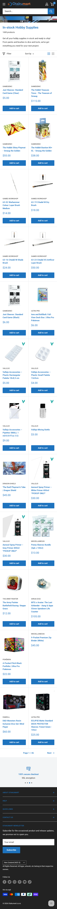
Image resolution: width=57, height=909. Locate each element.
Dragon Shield (9, 484)
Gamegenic (7, 86)
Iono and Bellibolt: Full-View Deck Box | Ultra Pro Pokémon (42, 317)
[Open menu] (4, 4)
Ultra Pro (35, 311)
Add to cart (14, 108)
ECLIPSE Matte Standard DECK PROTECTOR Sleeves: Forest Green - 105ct (42, 725)
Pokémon (7, 659)
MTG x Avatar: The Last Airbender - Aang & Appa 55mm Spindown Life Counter (42, 607)
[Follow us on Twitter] (9, 882)
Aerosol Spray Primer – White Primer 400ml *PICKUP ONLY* (41, 490)
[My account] (46, 4)
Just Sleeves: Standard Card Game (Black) (13, 316)
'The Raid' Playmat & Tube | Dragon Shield (14, 488)
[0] (52, 4)
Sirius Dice (36, 599)
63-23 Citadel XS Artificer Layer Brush (42, 261)
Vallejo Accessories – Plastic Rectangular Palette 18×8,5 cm (12, 375)
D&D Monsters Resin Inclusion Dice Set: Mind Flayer (13, 724)
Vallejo (6, 368)
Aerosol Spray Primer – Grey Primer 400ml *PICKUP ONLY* (13, 548)
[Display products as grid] (49, 53)
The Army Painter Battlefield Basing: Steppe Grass (14, 605)
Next (49, 753)
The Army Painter (10, 599)
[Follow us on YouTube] (25, 882)
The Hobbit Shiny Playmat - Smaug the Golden (14, 149)
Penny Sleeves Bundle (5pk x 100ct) (41, 546)
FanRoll (6, 717)
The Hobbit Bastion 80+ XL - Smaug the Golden (41, 149)
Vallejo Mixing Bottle (40, 430)
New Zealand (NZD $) (12, 862)
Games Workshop (10, 199)
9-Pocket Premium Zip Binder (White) (41, 639)
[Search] (51, 11)
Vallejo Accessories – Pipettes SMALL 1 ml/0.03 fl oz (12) (12, 433)
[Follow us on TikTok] (30, 882)
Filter (9, 53)
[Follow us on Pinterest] (19, 882)
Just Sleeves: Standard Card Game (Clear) (13, 91)
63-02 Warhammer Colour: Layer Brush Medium (11, 205)
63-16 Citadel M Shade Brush (13, 261)
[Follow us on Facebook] (4, 882)
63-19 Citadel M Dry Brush (40, 203)
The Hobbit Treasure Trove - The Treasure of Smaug (41, 93)
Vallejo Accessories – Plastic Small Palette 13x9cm (41, 375)
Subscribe (11, 850)
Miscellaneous (38, 541)
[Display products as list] (53, 53)
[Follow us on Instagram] (14, 882)
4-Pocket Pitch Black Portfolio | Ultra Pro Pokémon (12, 666)
